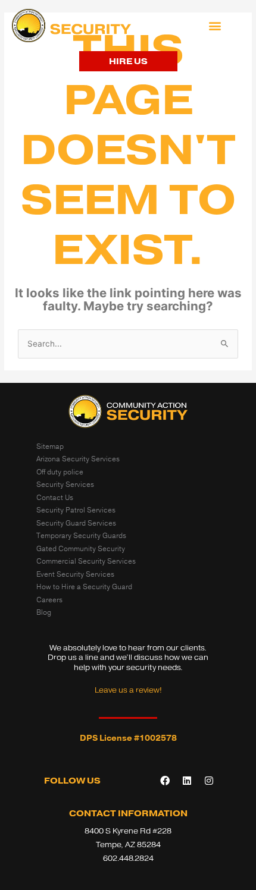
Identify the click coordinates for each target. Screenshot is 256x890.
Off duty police (59, 472)
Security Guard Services (76, 523)
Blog (43, 612)
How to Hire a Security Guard (84, 587)
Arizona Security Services (78, 459)
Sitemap (50, 446)
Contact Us (54, 497)
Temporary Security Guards (81, 535)
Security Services (65, 484)
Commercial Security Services (86, 561)
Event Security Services (75, 574)
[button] (215, 26)
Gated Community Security (80, 549)
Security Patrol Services (75, 510)
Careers (49, 600)
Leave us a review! (128, 689)
